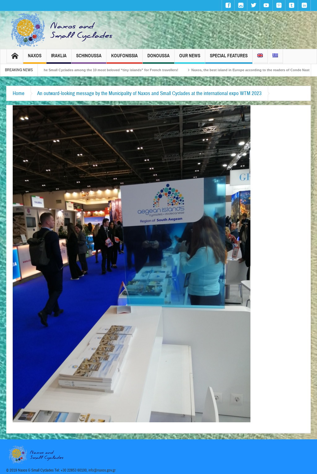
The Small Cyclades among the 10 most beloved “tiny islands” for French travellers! (79, 70)
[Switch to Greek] (275, 56)
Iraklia (59, 56)
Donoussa (158, 56)
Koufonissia (124, 56)
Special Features (229, 56)
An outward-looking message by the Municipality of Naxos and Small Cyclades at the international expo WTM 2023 (149, 93)
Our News (189, 56)
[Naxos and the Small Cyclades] (62, 30)
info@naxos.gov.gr (102, 470)
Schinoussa (89, 56)
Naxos (34, 56)
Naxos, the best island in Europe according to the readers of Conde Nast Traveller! (228, 70)
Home (18, 93)
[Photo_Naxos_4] (131, 263)
